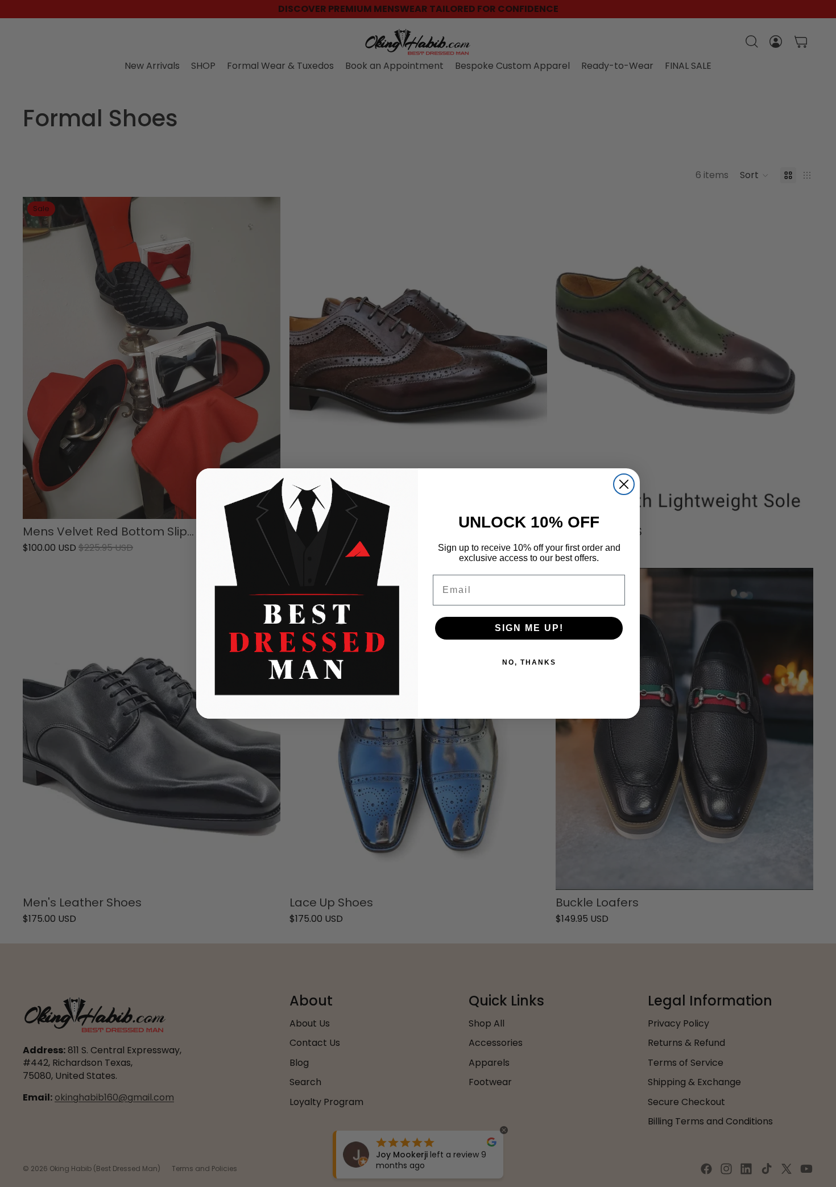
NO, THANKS (529, 662)
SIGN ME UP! (529, 628)
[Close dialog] (624, 484)
